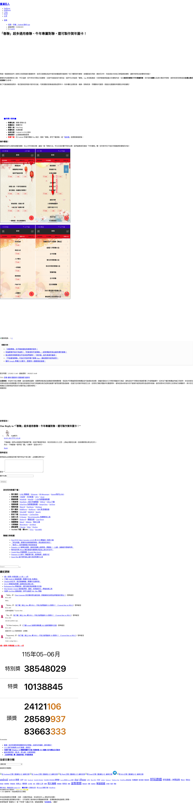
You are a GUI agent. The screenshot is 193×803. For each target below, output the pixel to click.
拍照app (18, 783)
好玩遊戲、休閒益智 (171, 780)
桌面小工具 (39, 783)
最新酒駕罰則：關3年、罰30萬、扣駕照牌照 (19, 752)
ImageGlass (43, 504)
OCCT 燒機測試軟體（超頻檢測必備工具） (19, 584)
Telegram (34, 494)
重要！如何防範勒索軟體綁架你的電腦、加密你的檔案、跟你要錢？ (28, 745)
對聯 (5, 377)
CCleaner (23, 517)
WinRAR (23, 499)
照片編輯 (52, 783)
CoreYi (12, 29)
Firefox (35, 527)
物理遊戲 (59, 783)
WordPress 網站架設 (125, 780)
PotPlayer (7, 8)
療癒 (69, 783)
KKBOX (31, 512)
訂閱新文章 (32, 787)
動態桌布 (146, 780)
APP (21, 780)
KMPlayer (7, 10)
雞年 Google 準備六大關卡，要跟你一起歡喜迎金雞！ (26, 361)
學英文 (188, 780)
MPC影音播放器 (43, 509)
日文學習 (30, 783)
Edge (29, 527)
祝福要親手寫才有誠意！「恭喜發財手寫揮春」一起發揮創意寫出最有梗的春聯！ (36, 352)
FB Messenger (44, 494)
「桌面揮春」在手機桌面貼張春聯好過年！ (22, 349)
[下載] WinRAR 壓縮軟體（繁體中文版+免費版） (21, 579)
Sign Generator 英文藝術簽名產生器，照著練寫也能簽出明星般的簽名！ (40, 595)
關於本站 (3, 787)
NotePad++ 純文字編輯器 (29, 502)
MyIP (6, 14)
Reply (6, 448)
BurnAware (24, 525)
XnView (52, 504)
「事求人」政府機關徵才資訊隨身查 (24, 545)
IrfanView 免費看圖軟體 (29, 504)
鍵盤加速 (31, 519)
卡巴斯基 (30, 497)
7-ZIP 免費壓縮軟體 (42, 499)
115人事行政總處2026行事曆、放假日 (17, 747)
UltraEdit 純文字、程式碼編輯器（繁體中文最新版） (22, 581)
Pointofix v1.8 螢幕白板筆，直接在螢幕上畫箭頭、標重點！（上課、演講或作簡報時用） (42, 547)
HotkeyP (23, 519)
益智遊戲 (76, 783)
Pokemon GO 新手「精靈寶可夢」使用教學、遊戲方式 (30, 554)
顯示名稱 (3, 476)
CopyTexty (40, 519)
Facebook (30, 780)
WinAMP (23, 512)
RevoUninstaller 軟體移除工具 (39, 517)
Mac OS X (93, 780)
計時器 (107, 783)
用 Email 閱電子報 (42, 787)
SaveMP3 (38, 530)
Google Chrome (38, 780)
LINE (88, 780)
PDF (98, 780)
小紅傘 (22, 497)
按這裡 (66, 137)
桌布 (34, 783)
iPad (76, 779)
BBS (25, 780)
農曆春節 (21, 377)
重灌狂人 (5, 4)
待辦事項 (6, 783)
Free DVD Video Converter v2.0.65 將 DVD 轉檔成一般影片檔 (32, 540)
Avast (42, 497)
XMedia (28, 522)
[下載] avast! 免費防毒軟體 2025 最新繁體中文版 (39, 625)
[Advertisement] (60, 52)
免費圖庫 (135, 780)
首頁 (5, 20)
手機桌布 (12, 783)
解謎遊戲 (100, 783)
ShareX (22, 507)
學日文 (183, 780)
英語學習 (93, 783)
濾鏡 (45, 783)
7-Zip (6, 12)
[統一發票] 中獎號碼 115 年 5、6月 (16, 577)
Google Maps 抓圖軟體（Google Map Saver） (26, 552)
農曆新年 (14, 377)
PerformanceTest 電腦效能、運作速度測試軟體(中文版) (23, 586)
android (4, 779)
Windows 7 (108, 780)
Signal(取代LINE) (57, 494)
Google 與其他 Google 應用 (67, 780)
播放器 (24, 783)
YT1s (31, 530)
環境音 (64, 783)
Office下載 (51, 502)
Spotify (38, 512)
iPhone (82, 779)
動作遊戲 (141, 780)
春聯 (9, 377)
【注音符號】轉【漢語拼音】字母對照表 (18, 755)
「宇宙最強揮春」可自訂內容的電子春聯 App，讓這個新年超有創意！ (32, 358)
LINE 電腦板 (24, 494)
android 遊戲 (14, 780)
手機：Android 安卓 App (21, 24)
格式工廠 (36, 522)
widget (103, 780)
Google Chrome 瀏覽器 (51, 780)
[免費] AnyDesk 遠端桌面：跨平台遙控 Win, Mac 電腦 (23, 591)
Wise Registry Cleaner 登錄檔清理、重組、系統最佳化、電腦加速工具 (28, 589)
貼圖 (111, 783)
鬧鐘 (115, 783)
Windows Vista (115, 780)
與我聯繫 (48, 802)
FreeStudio (24, 514)
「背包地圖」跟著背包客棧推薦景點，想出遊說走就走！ (31, 542)
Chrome (22, 527)
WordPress (52, 787)
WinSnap (38, 507)
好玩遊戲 (156, 779)
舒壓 (89, 783)
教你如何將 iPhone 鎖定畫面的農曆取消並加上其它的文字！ (32, 550)
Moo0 (22, 522)
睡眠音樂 (84, 783)
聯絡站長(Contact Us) (13, 787)
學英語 (1, 783)
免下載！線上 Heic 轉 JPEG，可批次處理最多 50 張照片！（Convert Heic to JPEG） (44, 605)
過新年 (27, 377)
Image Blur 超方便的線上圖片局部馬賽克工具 (27, 557)
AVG (37, 497)
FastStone (30, 507)
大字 (5, 16)
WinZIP (30, 499)
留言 (2, 472)
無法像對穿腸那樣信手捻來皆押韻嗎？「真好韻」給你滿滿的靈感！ (31, 355)
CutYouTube (33, 514)
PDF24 (42, 502)
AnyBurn (32, 525)
